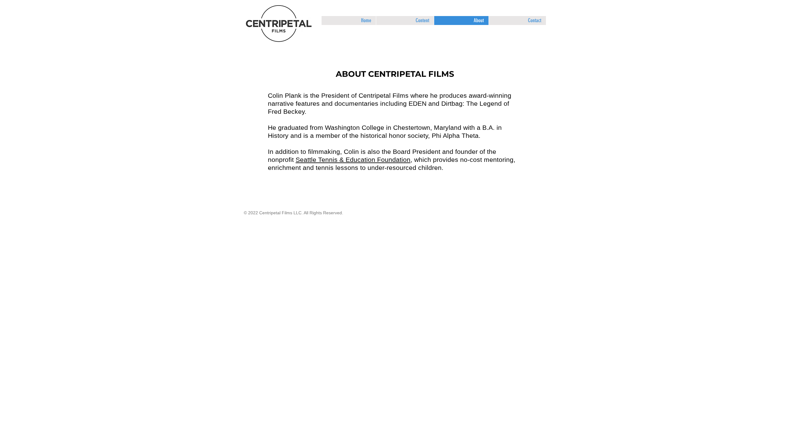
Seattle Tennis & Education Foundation (353, 159)
